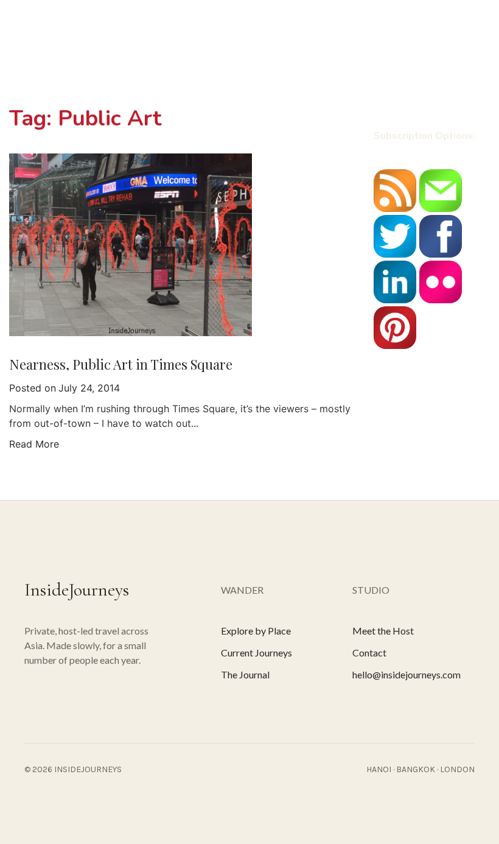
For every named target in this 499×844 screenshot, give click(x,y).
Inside (78, 60)
